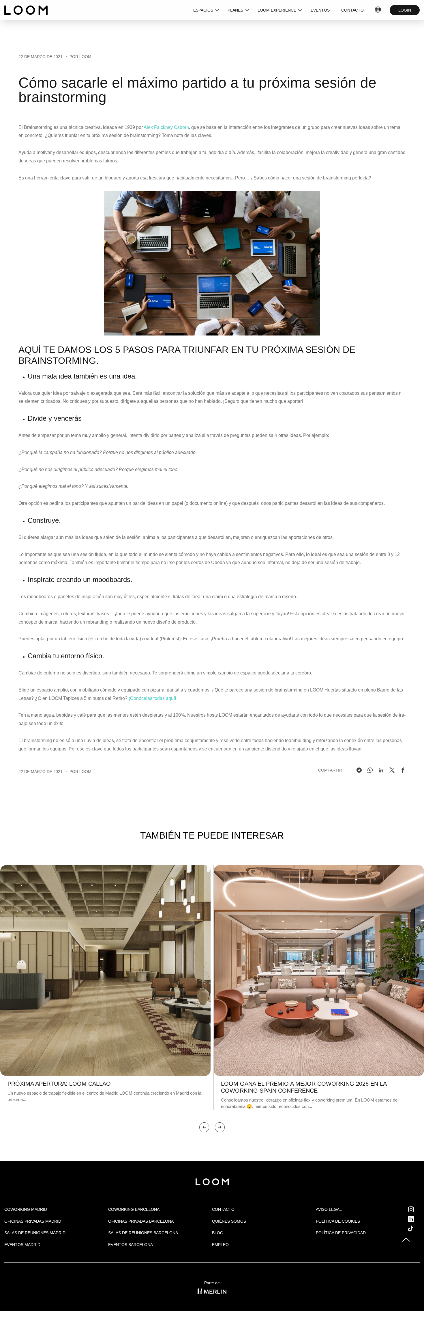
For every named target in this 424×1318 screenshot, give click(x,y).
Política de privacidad (341, 1232)
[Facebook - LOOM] (403, 770)
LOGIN (404, 10)
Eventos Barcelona (130, 1244)
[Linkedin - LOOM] (381, 770)
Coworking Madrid (25, 1209)
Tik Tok (416, 1228)
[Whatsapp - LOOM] (370, 770)
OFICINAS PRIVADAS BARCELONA (141, 1221)
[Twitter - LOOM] (392, 770)
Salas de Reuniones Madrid (34, 1232)
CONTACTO (352, 10)
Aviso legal (329, 1209)
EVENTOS (320, 10)
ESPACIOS (203, 10)
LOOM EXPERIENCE (277, 10)
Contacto (223, 1209)
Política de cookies (338, 1221)
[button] (204, 1127)
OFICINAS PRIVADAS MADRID (32, 1221)
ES (378, 10)
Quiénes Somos (229, 1221)
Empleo (220, 1244)
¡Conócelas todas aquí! (153, 698)
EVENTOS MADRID (22, 1244)
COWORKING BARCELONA (134, 1209)
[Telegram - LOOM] (359, 770)
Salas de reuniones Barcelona (143, 1232)
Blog (217, 1232)
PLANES (235, 10)
